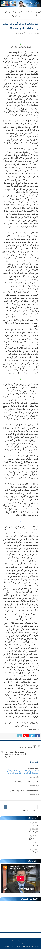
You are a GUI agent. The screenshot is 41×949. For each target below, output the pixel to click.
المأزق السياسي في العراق (27, 746)
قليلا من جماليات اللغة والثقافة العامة (25, 782)
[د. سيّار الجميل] (20, 3)
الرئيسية (38, 12)
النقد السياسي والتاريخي (25, 12)
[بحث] (5, 807)
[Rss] (22, 943)
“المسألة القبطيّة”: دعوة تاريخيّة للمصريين (23, 790)
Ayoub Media (24, 941)
